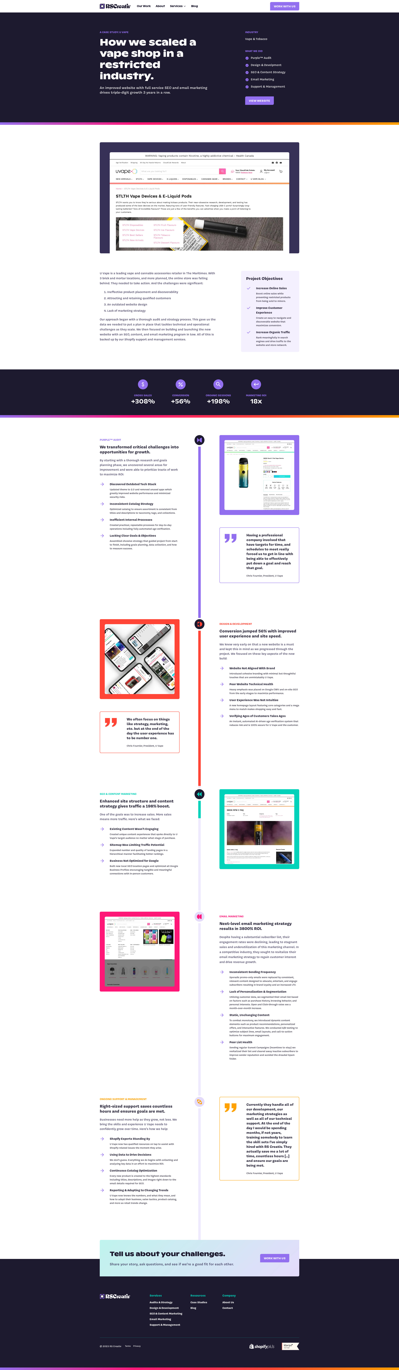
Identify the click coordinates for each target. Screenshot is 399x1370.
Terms (128, 1346)
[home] (115, 6)
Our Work (144, 6)
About (160, 6)
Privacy (137, 1346)
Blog (194, 6)
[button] (178, 6)
